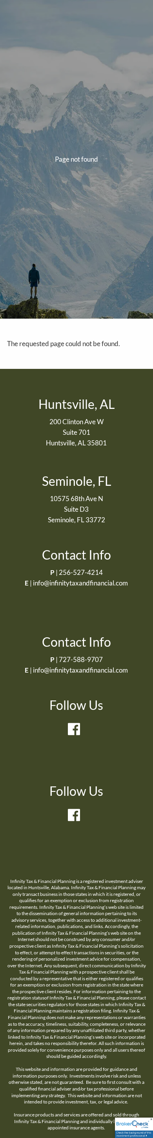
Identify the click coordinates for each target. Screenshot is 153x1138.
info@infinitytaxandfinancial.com (80, 583)
